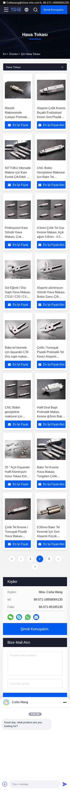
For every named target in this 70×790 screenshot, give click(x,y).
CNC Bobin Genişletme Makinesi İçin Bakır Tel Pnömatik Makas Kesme (51, 176)
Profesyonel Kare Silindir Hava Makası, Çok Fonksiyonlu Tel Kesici (16, 236)
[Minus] (65, 702)
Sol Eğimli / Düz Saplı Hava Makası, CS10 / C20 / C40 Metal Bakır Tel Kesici (18, 296)
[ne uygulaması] (28, 617)
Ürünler (13, 53)
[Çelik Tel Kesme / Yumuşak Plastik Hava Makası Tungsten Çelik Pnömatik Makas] (18, 509)
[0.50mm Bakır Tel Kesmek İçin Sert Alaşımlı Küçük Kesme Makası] (51, 509)
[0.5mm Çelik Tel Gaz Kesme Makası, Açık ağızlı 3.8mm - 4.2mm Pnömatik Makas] (51, 209)
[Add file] (4, 784)
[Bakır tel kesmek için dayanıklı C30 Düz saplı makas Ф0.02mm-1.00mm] (18, 329)
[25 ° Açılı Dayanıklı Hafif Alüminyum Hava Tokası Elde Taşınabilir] (18, 449)
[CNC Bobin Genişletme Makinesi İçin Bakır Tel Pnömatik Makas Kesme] (51, 149)
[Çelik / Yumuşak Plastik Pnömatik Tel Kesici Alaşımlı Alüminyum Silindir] (51, 329)
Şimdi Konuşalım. (54, 9)
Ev (4, 53)
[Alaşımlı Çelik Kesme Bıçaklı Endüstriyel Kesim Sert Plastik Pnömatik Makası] (51, 89)
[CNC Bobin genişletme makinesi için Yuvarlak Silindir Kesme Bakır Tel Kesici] (18, 389)
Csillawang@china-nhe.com (23, 2)
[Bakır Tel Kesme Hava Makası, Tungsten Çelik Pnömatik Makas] (51, 449)
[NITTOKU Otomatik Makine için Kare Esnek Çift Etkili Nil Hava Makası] (18, 149)
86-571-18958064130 (55, 2)
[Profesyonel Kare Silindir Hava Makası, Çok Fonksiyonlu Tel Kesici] (18, 209)
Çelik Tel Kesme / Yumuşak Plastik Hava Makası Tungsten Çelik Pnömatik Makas (16, 536)
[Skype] (19, 617)
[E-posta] (36, 617)
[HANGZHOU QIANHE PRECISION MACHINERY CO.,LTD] (16, 9)
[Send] (65, 784)
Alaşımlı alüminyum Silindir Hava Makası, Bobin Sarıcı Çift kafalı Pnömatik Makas (51, 296)
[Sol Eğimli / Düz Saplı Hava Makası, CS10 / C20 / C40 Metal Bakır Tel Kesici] (18, 269)
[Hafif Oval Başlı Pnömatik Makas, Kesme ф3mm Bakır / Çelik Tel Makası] (51, 389)
